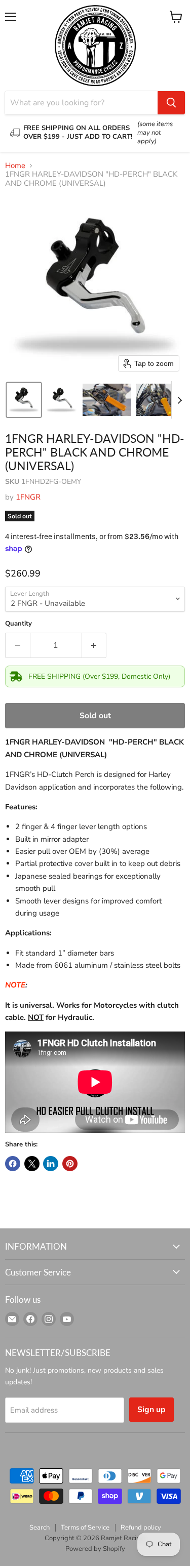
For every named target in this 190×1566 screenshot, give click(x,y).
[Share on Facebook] (12, 1163)
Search (39, 1527)
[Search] (171, 102)
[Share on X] (32, 1163)
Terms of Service (85, 1527)
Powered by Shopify (95, 1548)
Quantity (18, 624)
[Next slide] (179, 400)
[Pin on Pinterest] (70, 1163)
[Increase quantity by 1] (94, 645)
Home (15, 165)
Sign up (151, 1409)
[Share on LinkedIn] (50, 1163)
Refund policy (141, 1527)
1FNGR (28, 497)
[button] (24, 400)
